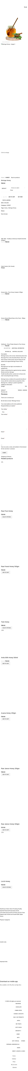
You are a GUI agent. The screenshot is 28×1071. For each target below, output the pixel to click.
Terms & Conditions (6, 974)
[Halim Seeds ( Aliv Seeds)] (12, 254)
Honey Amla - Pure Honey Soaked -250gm (12, 292)
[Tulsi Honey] (12, 584)
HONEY (8, 177)
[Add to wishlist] (7, 508)
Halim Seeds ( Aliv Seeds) (7, 266)
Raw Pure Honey (7, 511)
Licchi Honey (5, 881)
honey (6, 208)
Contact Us (4, 954)
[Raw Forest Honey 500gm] (12, 529)
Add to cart (12, 196)
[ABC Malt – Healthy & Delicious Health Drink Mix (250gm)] (12, 227)
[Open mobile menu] (1, 7)
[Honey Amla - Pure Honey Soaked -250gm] (12, 280)
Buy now (20, 196)
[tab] (7, 348)
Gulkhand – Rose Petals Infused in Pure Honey (13, 344)
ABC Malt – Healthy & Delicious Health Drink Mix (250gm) (13, 239)
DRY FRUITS (4, 930)
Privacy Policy (4, 966)
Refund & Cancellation (7, 971)
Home (2, 177)
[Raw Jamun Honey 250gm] (12, 731)
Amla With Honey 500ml (9, 657)
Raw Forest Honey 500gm (10, 566)
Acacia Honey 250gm (8, 713)
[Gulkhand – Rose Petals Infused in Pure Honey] (12, 332)
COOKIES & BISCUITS (7, 932)
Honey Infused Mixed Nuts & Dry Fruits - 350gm (13, 318)
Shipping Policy (5, 969)
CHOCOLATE (4, 927)
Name (3, 431)
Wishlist (3, 952)
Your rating (4, 409)
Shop (2, 949)
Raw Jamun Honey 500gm (10, 824)
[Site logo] (14, 7)
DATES (3, 924)
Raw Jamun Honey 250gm (10, 768)
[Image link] (7, 900)
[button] (5, 572)
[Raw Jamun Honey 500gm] (12, 786)
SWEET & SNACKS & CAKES (9, 935)
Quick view (3, 508)
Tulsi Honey (5, 622)
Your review (4, 414)
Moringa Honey (12, 208)
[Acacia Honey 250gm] (12, 675)
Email (3, 438)
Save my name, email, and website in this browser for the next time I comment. (13, 447)
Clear (11, 190)
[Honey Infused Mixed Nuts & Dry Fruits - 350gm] (12, 306)
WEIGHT (4, 188)
